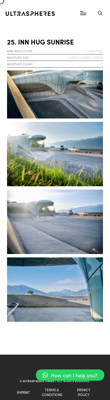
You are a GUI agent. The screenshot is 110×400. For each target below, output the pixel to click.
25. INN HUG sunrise (40, 41)
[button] (70, 375)
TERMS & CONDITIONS (52, 392)
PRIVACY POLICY (83, 392)
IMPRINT (23, 392)
